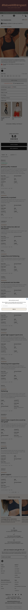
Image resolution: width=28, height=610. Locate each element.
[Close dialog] (26, 299)
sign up (14, 309)
